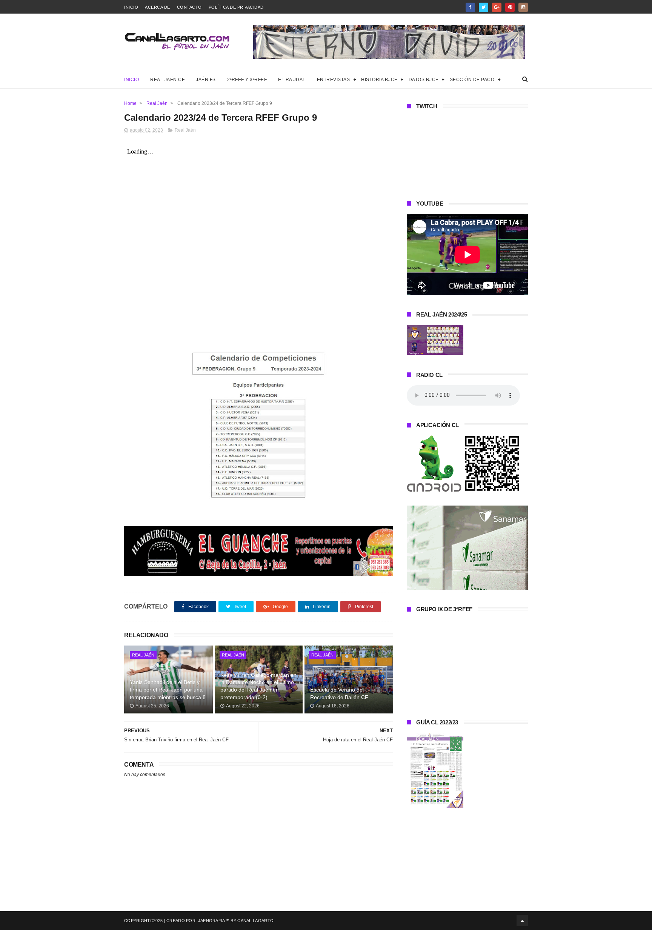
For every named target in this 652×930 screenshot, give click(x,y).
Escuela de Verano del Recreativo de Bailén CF (339, 693)
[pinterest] (510, 7)
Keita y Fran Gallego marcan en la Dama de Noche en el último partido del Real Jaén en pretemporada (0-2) (258, 686)
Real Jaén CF (167, 79)
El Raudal (292, 79)
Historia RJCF (379, 79)
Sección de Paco (472, 79)
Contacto (189, 7)
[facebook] (470, 7)
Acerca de (157, 7)
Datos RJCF (423, 79)
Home (130, 103)
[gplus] (496, 7)
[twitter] (483, 7)
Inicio (131, 7)
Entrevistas (333, 79)
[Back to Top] (522, 920)
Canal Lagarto (255, 920)
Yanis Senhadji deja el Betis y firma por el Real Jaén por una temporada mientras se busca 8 (168, 689)
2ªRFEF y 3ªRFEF (247, 79)
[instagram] (523, 7)
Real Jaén (157, 103)
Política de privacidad (236, 7)
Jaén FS (206, 79)
